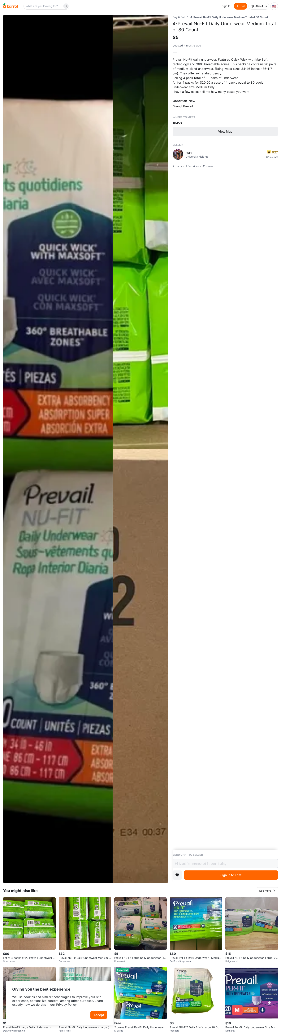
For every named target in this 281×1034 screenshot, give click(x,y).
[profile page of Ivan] (178, 154)
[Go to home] (10, 6)
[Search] (66, 6)
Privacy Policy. (66, 1004)
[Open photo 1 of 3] (58, 449)
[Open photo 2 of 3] (140, 232)
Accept (98, 1015)
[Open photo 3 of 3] (140, 666)
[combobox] (43, 6)
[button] (267, 890)
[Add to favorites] (177, 875)
